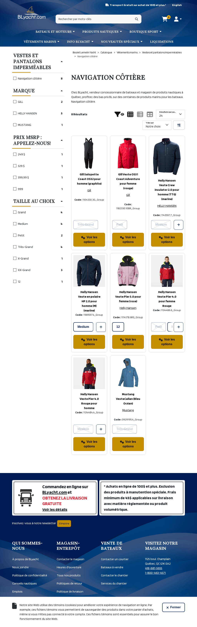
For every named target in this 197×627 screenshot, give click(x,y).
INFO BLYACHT (78, 42)
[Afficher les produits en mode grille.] (130, 114)
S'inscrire (64, 523)
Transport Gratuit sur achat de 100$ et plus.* (138, 5)
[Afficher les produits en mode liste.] (140, 114)
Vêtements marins (127, 52)
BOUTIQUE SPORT (143, 31)
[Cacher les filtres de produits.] (119, 114)
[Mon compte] (178, 19)
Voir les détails (54, 509)
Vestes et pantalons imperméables (162, 52)
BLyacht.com (54, 492)
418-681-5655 (153, 568)
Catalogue (106, 52)
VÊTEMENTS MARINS (40, 42)
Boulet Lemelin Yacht (84, 52)
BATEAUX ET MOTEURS (54, 31)
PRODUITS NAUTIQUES (100, 31)
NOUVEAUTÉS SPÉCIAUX (120, 42)
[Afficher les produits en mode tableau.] (149, 114)
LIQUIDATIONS (161, 42)
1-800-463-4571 (155, 573)
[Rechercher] (136, 19)
